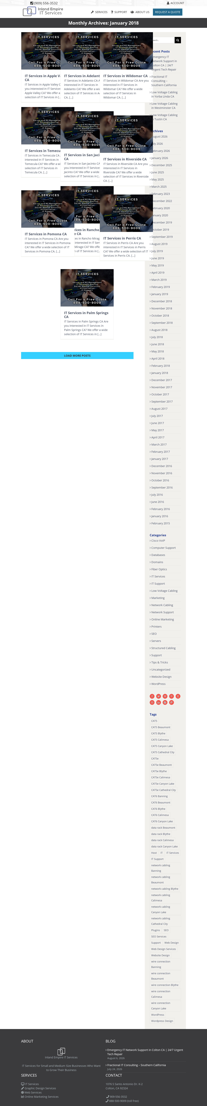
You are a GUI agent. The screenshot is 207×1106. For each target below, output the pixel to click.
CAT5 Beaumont (160, 727)
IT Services (158, 576)
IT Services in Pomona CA (46, 234)
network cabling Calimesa (160, 897)
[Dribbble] (152, 702)
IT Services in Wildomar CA (125, 75)
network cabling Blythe (164, 888)
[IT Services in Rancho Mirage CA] (87, 204)
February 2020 (160, 208)
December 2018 (161, 301)
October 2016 (160, 480)
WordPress (158, 684)
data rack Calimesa (162, 840)
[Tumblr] (178, 696)
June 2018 (157, 344)
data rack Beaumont (163, 827)
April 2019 (157, 272)
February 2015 (160, 523)
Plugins (155, 930)
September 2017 (162, 401)
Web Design (171, 942)
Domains (157, 562)
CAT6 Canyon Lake (162, 821)
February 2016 (160, 509)
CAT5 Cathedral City (162, 752)
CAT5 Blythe (158, 733)
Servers (156, 641)
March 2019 (159, 280)
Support (156, 655)
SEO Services (158, 936)
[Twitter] (158, 696)
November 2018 (161, 308)
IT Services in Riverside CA (125, 159)
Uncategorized (160, 669)
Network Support (162, 612)
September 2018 (162, 323)
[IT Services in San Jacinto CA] (87, 130)
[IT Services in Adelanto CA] (87, 51)
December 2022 (161, 201)
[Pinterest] (171, 696)
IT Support (158, 583)
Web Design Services (163, 949)
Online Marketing (162, 619)
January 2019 (159, 294)
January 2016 (159, 516)
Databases (158, 555)
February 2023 (160, 194)
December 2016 (161, 466)
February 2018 (160, 366)
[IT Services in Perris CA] (126, 213)
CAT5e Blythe (159, 771)
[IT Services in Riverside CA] (126, 134)
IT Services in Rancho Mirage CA (81, 231)
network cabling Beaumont (160, 879)
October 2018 (160, 315)
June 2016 (157, 502)
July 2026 (157, 144)
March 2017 (159, 444)
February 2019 (160, 287)
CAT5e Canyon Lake (162, 783)
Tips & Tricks (159, 662)
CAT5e (155, 758)
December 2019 (161, 222)
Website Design (161, 677)
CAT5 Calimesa (160, 739)
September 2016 (162, 487)
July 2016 (157, 495)
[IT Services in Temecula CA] (47, 125)
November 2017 (161, 387)
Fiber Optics (159, 569)
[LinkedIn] (158, 702)
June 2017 (157, 423)
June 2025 (157, 172)
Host (154, 852)
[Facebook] (152, 696)
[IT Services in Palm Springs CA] (87, 287)
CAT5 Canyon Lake (162, 746)
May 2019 (157, 265)
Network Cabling (162, 605)
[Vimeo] (165, 696)
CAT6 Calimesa (160, 815)
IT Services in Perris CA (122, 238)
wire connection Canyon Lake (160, 1005)
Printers (156, 626)
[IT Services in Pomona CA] (47, 209)
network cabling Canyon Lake (160, 909)
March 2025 (159, 187)
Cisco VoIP (158, 540)
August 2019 (159, 244)
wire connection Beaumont (160, 976)
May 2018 (157, 351)
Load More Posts (77, 355)
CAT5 (154, 721)
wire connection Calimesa (160, 994)
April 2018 (157, 358)
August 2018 (159, 330)
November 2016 (161, 473)
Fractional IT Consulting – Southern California (164, 81)
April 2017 (157, 437)
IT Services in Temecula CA (47, 150)
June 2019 (157, 258)
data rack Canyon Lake (164, 846)
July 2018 (157, 337)
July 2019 (157, 251)
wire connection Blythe (164, 985)
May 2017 (157, 430)
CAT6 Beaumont (160, 802)
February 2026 (160, 151)
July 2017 (157, 416)
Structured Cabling (163, 648)
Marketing (158, 598)
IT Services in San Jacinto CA (84, 157)
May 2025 (157, 179)
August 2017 (159, 409)
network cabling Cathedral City (160, 921)
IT (162, 852)
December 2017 (161, 380)
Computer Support (163, 548)
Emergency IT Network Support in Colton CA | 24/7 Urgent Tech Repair (145, 1052)
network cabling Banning (160, 868)
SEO (154, 634)
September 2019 (162, 237)
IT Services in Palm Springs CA (86, 314)
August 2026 (159, 136)
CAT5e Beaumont (161, 765)
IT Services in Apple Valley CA (46, 77)
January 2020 (159, 215)
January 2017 (159, 459)
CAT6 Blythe (158, 808)
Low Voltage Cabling (164, 591)
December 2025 (161, 165)
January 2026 (159, 158)
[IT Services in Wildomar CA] (126, 51)
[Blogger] (165, 702)
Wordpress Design (162, 1021)
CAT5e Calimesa (160, 777)
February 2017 (160, 452)
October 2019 (160, 229)
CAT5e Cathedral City (163, 790)
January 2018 (159, 373)
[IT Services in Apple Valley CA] (47, 51)
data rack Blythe (160, 834)
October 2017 (160, 394)
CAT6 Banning (159, 796)
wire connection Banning (160, 964)
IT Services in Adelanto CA (85, 75)
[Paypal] (171, 702)
